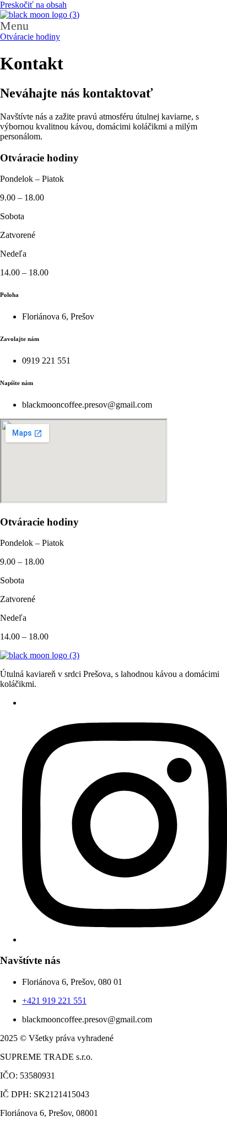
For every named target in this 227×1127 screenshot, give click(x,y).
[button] (113, 26)
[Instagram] (124, 939)
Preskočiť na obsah (33, 4)
